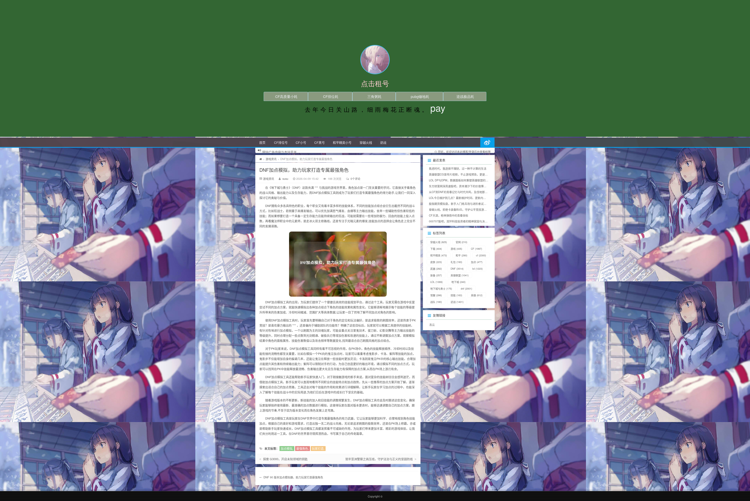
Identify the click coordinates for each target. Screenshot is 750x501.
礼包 (456, 262)
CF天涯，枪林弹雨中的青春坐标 (448, 215)
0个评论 (355, 179)
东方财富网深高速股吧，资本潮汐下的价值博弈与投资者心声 (466, 186)
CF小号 (301, 142)
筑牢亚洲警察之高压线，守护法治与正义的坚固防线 (379, 459)
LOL (436, 282)
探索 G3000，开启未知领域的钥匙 (285, 459)
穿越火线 (366, 142)
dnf (466, 288)
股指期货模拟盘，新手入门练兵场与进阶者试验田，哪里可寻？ (467, 204)
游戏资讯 (271, 159)
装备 (436, 275)
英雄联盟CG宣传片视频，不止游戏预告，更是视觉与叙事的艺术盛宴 (470, 174)
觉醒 (436, 295)
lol (477, 268)
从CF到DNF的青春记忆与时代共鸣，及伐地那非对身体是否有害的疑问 (472, 192)
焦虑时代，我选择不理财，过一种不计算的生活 (457, 168)
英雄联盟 (460, 275)
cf (481, 255)
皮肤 (436, 262)
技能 (456, 295)
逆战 (383, 142)
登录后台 (474, 152)
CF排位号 (281, 142)
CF (476, 248)
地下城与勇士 (441, 288)
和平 (461, 255)
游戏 (456, 248)
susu (285, 179)
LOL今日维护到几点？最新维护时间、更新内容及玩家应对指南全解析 (471, 198)
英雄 (476, 295)
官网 (461, 242)
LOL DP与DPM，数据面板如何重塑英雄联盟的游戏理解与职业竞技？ (471, 180)
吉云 (432, 325)
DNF (457, 268)
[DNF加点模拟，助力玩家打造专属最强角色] (337, 264)
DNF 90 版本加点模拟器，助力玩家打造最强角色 (293, 477)
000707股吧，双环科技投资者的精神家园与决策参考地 (462, 221)
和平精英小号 (342, 142)
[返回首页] (260, 159)
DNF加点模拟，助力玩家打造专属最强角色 (304, 169)
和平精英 (438, 255)
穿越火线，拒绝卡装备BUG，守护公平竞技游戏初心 (460, 209)
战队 (436, 302)
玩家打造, (318, 448)
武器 (436, 268)
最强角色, (302, 448)
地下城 (458, 282)
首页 (262, 142)
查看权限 (485, 152)
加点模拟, (287, 448)
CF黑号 (319, 142)
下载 (436, 248)
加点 (476, 262)
